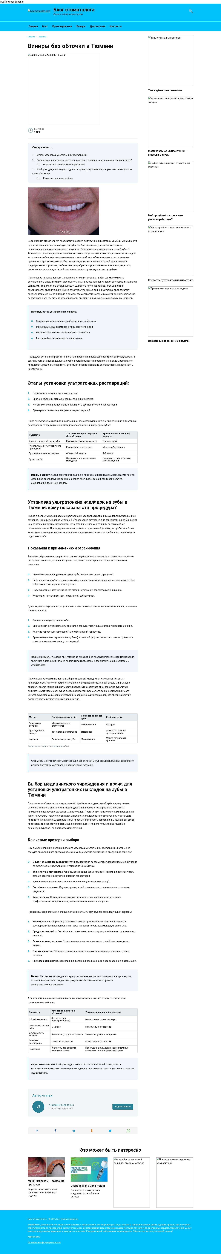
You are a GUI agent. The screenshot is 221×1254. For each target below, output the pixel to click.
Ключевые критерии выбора (58, 178)
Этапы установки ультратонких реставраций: (62, 155)
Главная (33, 26)
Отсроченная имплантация (88, 1185)
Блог (45, 26)
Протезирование (62, 26)
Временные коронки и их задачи (168, 340)
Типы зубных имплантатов (165, 90)
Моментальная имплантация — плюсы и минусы (167, 153)
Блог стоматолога (73, 9)
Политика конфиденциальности (44, 1242)
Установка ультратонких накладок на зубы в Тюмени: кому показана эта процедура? (84, 160)
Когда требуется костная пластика (170, 279)
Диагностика (97, 26)
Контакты (116, 26)
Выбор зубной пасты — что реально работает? (165, 217)
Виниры (81, 26)
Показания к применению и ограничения (64, 164)
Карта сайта (34, 1237)
